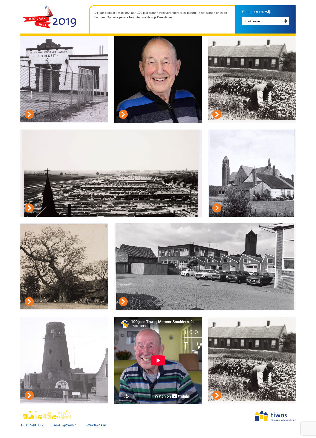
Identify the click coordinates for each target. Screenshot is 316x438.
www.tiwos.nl (96, 425)
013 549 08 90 (34, 425)
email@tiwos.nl (65, 425)
